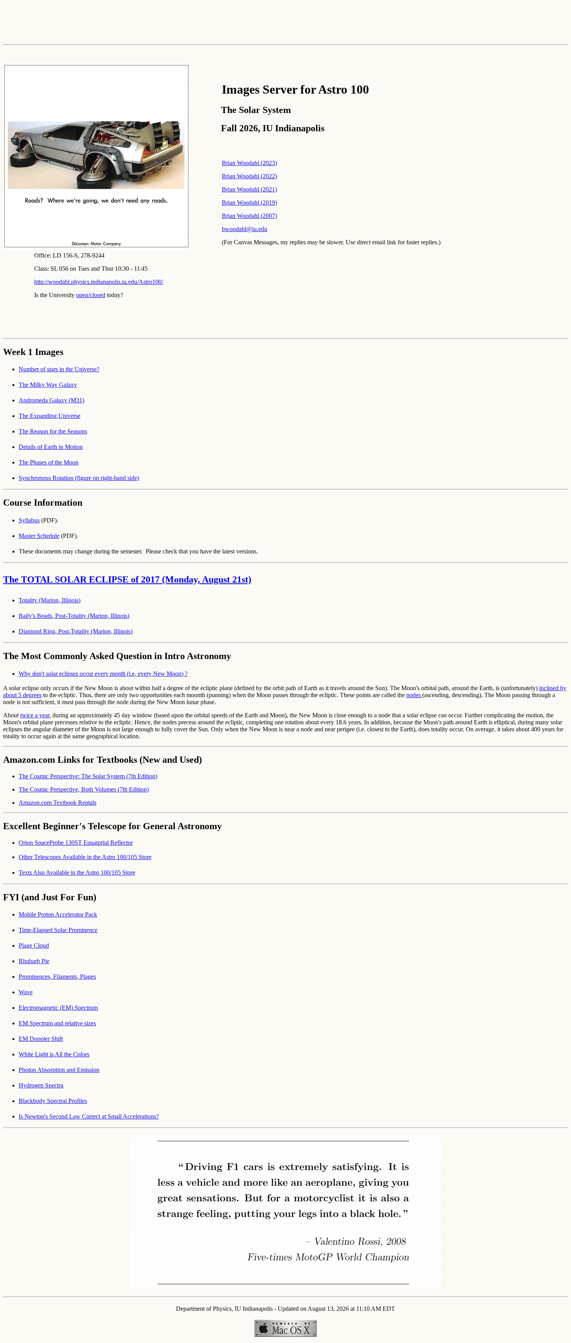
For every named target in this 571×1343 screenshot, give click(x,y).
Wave (26, 992)
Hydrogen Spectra (41, 1085)
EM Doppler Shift (41, 1038)
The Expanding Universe (49, 415)
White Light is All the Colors (54, 1054)
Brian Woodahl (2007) (249, 215)
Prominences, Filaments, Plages (57, 976)
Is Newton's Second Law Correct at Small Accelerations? (89, 1116)
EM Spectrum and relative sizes (57, 1023)
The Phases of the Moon (48, 462)
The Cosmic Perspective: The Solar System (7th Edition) (88, 776)
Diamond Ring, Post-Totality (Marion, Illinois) (75, 631)
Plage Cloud (34, 945)
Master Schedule (39, 535)
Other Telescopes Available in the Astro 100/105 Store (85, 857)
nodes (414, 695)
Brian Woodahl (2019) (249, 202)
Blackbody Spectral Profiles (53, 1101)
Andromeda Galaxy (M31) (51, 400)
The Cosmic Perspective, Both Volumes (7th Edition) (84, 789)
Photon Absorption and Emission (59, 1069)
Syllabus (29, 520)
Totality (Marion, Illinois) (49, 600)
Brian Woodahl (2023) (249, 163)
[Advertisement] (285, 20)
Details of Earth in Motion (51, 447)
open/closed (90, 295)
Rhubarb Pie (34, 961)
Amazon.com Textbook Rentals (57, 802)
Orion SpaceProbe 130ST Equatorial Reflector (76, 842)
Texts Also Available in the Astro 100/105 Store (77, 872)
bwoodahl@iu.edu (244, 229)
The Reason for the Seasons (53, 431)
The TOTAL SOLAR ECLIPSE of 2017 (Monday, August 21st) (127, 579)
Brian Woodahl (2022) (249, 176)
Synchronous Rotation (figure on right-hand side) (79, 478)
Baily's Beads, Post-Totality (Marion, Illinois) (74, 615)
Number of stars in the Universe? (59, 369)
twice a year (34, 715)
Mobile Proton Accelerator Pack (58, 914)
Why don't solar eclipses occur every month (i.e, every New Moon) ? (103, 673)
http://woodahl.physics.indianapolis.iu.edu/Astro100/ (98, 281)
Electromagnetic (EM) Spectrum (58, 1007)
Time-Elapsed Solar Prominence (58, 930)
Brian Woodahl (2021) (249, 189)
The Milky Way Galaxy (48, 384)
